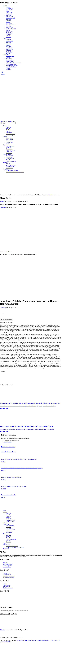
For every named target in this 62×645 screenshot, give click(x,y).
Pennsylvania (9, 31)
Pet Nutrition (9, 153)
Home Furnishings (7, 58)
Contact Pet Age (10, 158)
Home (1, 252)
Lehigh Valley (9, 12)
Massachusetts (9, 16)
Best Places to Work (8, 588)
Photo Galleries (9, 139)
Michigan (8, 19)
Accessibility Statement (8, 576)
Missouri (8, 22)
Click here (50, 194)
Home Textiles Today (11, 66)
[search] (0, 123)
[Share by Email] (5, 316)
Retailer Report (9, 142)
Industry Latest (9, 138)
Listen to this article (7, 319)
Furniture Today (10, 61)
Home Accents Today (11, 64)
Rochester (8, 34)
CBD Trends (9, 151)
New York (8, 26)
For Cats (8, 128)
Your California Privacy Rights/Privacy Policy (43, 640)
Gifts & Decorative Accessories (13, 62)
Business (5, 5)
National (8, 7)
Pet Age (8, 68)
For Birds (8, 127)
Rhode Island (9, 33)
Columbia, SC (9, 9)
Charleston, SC (9, 8)
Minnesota (8, 20)
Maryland (8, 15)
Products (5, 512)
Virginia (8, 35)
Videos (7, 143)
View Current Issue (10, 165)
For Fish (8, 131)
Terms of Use (20, 640)
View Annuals (9, 168)
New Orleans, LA (10, 24)
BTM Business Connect (12, 170)
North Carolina (9, 27)
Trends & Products (8, 452)
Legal (4, 38)
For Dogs (8, 130)
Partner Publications (11, 161)
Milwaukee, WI (10, 56)
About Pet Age (9, 155)
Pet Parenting (9, 149)
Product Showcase (8, 447)
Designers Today (10, 60)
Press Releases (6, 169)
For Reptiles (9, 132)
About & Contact (7, 154)
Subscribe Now (3, 121)
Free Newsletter (11, 121)
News (4, 510)
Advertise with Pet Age (8, 577)
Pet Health (8, 147)
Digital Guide (6, 144)
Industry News (7, 252)
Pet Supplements (10, 146)
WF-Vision (8, 69)
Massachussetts (9, 41)
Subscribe (5, 162)
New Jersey (9, 23)
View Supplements (7, 565)
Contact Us (8, 542)
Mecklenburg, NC (10, 18)
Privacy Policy (7, 442)
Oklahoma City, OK (11, 28)
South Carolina (9, 49)
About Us (8, 540)
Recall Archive (9, 140)
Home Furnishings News (12, 65)
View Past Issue (7, 567)
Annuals (8, 159)
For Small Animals (10, 134)
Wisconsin (8, 37)
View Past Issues (10, 166)
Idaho (7, 11)
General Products (10, 135)
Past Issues (8, 536)
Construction (6, 54)
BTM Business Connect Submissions (15, 172)
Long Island (9, 13)
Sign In (3, 74)
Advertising (9, 157)
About (4, 533)
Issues (4, 543)
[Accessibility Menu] (2, 72)
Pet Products (6, 125)
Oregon (8, 30)
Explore (5, 136)
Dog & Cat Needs (10, 150)
